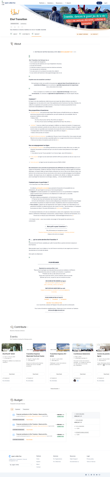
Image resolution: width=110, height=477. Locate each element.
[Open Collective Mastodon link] (91, 475)
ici (63, 119)
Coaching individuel (69, 232)
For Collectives (57, 461)
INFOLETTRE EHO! (60, 282)
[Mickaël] (78, 380)
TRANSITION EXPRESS (46, 290)
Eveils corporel (34, 156)
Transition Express (43, 232)
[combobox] (21, 464)
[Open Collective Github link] (94, 475)
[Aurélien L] (75, 380)
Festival (50, 232)
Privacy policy (90, 459)
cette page (59, 208)
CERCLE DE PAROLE (59, 284)
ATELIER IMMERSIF (64, 290)
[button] (14, 34)
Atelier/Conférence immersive (37, 136)
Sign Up (99, 3)
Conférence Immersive (82, 354)
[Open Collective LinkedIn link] (86, 475)
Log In (105, 3)
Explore (38, 461)
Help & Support (74, 459)
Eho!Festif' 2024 (9, 354)
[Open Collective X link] (89, 475)
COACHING (54, 292)
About (38, 464)
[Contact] (11, 27)
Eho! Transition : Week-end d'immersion (33, 416)
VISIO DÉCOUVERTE (50, 282)
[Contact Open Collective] (99, 475)
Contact (38, 467)
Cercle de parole (34, 162)
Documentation (74, 461)
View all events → (55, 388)
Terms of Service (91, 461)
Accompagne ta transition (36, 147)
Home (37, 459)
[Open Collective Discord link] (97, 475)
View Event (12, 374)
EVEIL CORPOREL (48, 284)
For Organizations (57, 459)
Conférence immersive (58, 232)
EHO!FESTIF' (56, 290)
